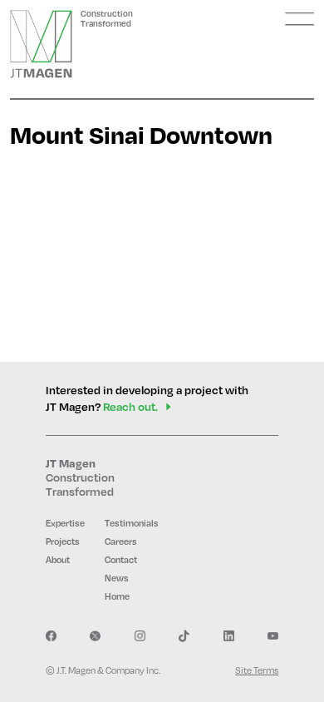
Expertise (65, 523)
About (58, 560)
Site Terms (256, 670)
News (117, 578)
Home (117, 596)
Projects (63, 541)
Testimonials (132, 523)
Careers (121, 541)
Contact (121, 560)
